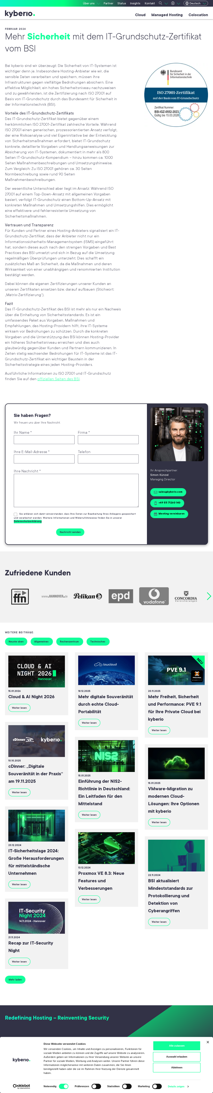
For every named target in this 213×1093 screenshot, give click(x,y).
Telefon (84, 452)
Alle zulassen (177, 1045)
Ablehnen (176, 1067)
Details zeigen (176, 1086)
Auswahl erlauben (176, 1056)
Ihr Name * (23, 432)
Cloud (140, 15)
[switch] (96, 1086)
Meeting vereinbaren (172, 513)
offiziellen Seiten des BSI (58, 379)
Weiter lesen (19, 708)
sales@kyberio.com (171, 491)
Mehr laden (15, 979)
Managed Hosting (167, 15)
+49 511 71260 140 (170, 502)
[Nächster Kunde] (209, 596)
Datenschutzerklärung (28, 521)
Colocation (198, 15)
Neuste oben (16, 641)
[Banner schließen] (208, 1042)
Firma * (84, 432)
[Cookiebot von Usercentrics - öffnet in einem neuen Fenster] (21, 1086)
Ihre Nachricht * (27, 471)
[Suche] (163, 3)
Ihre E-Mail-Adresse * (32, 452)
